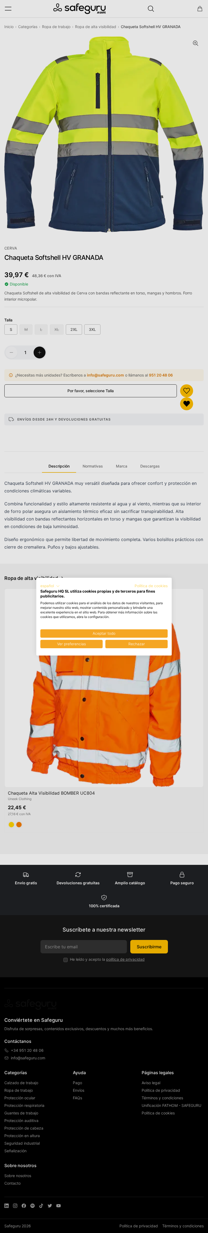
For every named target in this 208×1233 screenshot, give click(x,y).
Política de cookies (151, 585)
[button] (50, 586)
